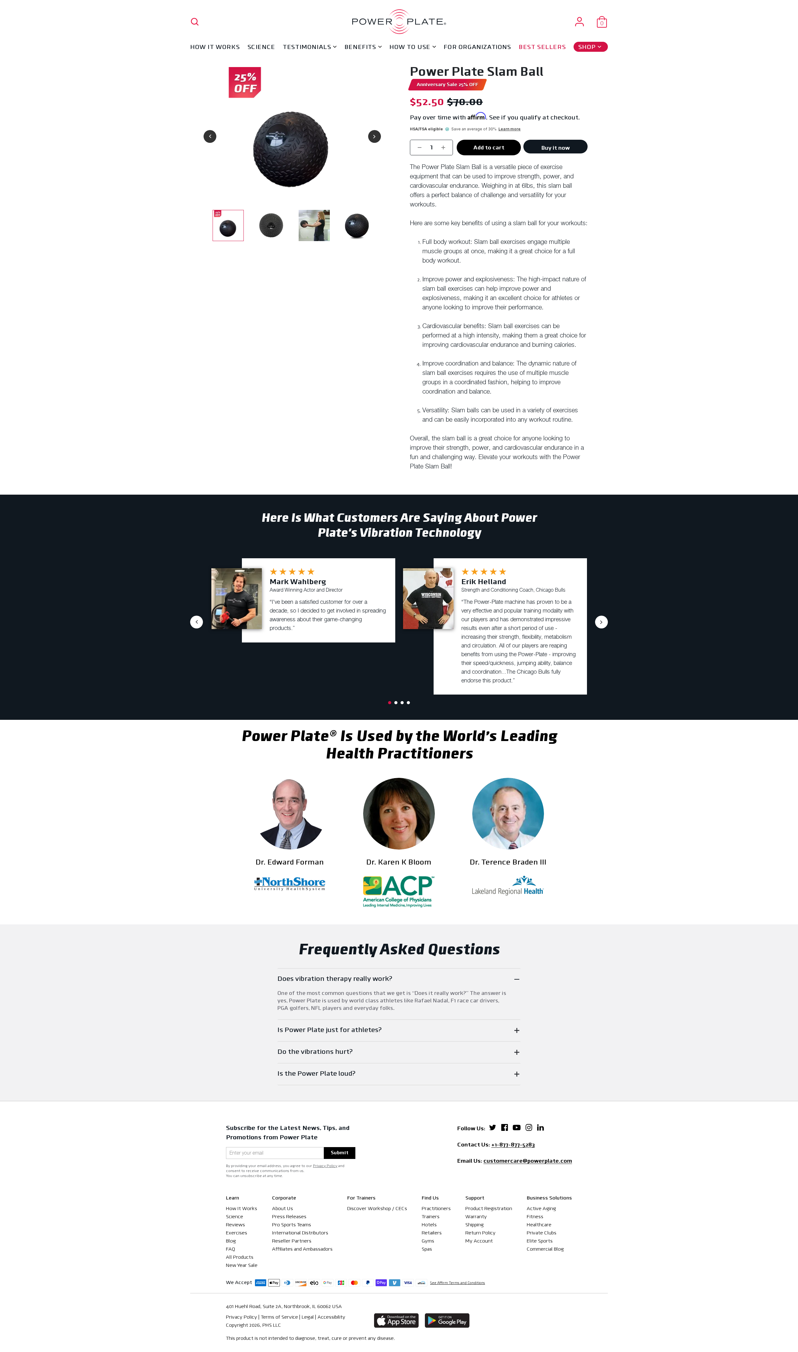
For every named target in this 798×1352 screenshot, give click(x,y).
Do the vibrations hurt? (315, 1052)
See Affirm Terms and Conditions (457, 1283)
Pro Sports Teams (291, 1225)
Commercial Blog (545, 1249)
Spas (427, 1249)
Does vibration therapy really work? (334, 979)
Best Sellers (542, 47)
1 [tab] (389, 702)
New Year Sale (241, 1265)
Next (374, 136)
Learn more (509, 129)
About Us (282, 1208)
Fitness (535, 1216)
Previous (210, 136)
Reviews (235, 1225)
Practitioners (436, 1208)
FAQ (230, 1249)
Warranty (476, 1216)
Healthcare (539, 1225)
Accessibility (331, 1317)
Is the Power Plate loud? (316, 1074)
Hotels (429, 1225)
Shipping (474, 1225)
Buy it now (555, 148)
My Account (479, 1241)
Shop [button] (587, 47)
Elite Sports (540, 1241)
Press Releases (289, 1216)
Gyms (428, 1241)
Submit (340, 1153)
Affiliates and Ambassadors (302, 1249)
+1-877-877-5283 (513, 1145)
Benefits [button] (360, 47)
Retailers (432, 1233)
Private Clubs (541, 1233)
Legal (308, 1317)
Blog (231, 1241)
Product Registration (488, 1208)
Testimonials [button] (307, 47)
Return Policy (480, 1233)
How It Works (215, 47)
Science (261, 47)
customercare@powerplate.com (527, 1162)
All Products (239, 1257)
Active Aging (541, 1208)
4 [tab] (408, 702)
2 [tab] (395, 702)
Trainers (431, 1216)
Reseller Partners (291, 1241)
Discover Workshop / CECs (377, 1208)
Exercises (236, 1233)
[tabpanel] (303, 600)
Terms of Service (279, 1317)
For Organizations (477, 47)
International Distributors (300, 1233)
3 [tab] (402, 702)
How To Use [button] (409, 47)
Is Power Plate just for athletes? (329, 1030)
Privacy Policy (325, 1166)
